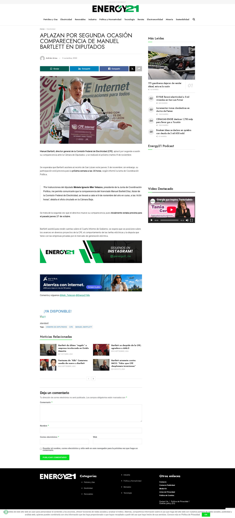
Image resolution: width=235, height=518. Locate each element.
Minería (169, 19)
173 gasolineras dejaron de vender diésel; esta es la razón (164, 85)
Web (95, 437)
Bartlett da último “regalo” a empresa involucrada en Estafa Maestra (73, 348)
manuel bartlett (83, 327)
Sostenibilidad (182, 19)
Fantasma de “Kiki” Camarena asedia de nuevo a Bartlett (72, 362)
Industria (92, 19)
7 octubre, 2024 (66, 354)
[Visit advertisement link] (91, 251)
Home (42, 29)
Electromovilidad (155, 19)
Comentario (46, 402)
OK (206, 514)
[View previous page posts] (88, 379)
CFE (71, 327)
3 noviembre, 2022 (69, 58)
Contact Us (163, 501)
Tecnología (129, 19)
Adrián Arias (51, 58)
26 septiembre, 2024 (67, 366)
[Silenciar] (187, 220)
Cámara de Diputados (56, 327)
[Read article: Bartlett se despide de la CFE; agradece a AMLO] (101, 350)
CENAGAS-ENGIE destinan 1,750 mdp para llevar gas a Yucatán (174, 121)
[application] (171, 210)
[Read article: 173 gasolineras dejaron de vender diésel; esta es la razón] (171, 63)
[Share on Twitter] (132, 68)
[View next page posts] (93, 379)
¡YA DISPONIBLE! (58, 311)
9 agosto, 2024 (119, 369)
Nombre (44, 426)
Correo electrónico (49, 437)
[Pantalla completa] (191, 220)
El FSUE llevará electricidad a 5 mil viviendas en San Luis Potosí (172, 98)
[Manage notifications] (6, 512)
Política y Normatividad (110, 19)
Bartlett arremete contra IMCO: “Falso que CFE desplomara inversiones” (123, 363)
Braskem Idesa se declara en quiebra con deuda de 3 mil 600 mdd (173, 132)
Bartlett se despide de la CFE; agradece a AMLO (126, 347)
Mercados (127, 487)
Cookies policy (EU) (167, 503)
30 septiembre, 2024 (121, 351)
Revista (141, 19)
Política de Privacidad (179, 501)
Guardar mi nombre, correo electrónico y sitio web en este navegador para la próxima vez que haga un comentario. (90, 449)
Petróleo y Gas (51, 19)
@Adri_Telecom (67, 295)
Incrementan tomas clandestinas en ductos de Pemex (173, 110)
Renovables (80, 19)
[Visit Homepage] (115, 9)
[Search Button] (194, 19)
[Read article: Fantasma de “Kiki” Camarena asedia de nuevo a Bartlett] (48, 365)
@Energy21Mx (83, 295)
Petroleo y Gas (89, 482)
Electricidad (66, 19)
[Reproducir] (151, 220)
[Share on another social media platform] (139, 68)
